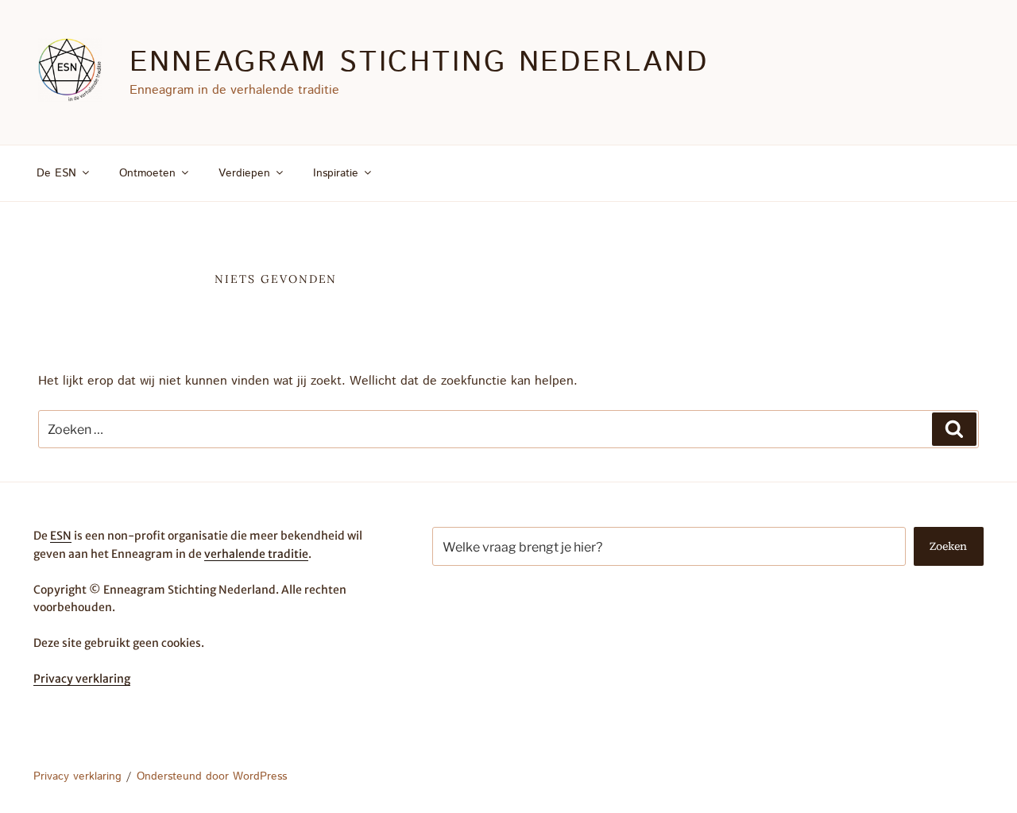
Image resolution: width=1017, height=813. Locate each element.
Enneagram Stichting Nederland (419, 62)
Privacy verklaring (81, 679)
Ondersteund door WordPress (212, 776)
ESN (61, 535)
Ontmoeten (147, 173)
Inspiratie (335, 173)
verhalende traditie (256, 554)
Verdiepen (244, 173)
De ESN (56, 173)
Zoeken (948, 546)
